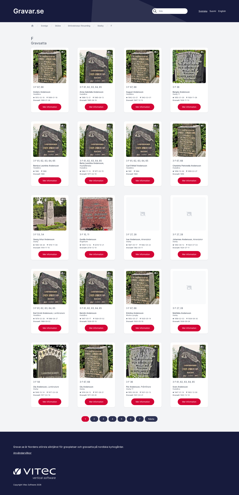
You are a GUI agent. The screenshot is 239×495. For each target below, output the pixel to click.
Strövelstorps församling (79, 26)
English (222, 11)
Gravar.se (28, 11)
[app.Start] (32, 25)
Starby (101, 26)
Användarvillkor (22, 452)
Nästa (151, 419)
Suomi (213, 11)
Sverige (44, 26)
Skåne (58, 26)
